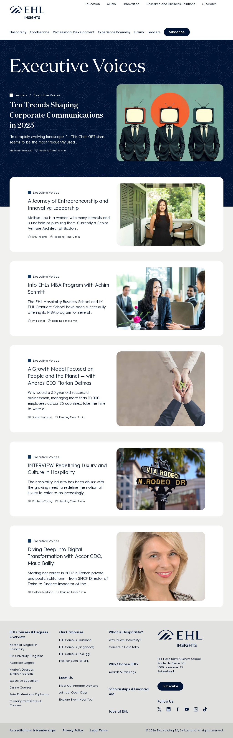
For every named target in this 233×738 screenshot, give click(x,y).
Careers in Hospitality (124, 647)
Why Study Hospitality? (125, 640)
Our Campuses (71, 632)
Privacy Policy (73, 730)
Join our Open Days (73, 692)
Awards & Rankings (122, 672)
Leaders (153, 32)
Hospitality (18, 32)
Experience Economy (114, 32)
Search (211, 4)
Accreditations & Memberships (33, 730)
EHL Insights (40, 236)
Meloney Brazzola (21, 150)
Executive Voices (47, 95)
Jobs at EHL (118, 711)
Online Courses (20, 687)
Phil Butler (38, 320)
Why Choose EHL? (123, 664)
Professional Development (73, 32)
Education (92, 4)
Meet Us (66, 678)
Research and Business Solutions (170, 4)
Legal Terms (99, 730)
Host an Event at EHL (74, 660)
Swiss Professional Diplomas (29, 694)
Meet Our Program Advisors (78, 685)
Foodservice (39, 32)
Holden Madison (42, 592)
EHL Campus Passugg (74, 654)
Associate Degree (22, 662)
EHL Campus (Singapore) (76, 647)
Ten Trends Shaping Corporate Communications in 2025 (56, 115)
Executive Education (24, 680)
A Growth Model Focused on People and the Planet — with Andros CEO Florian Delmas (62, 376)
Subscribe (177, 32)
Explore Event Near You (76, 699)
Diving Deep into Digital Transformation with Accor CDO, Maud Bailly (65, 556)
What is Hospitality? (126, 632)
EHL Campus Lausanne (75, 640)
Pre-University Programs (26, 656)
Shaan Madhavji (42, 417)
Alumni (111, 4)
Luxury (139, 32)
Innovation (131, 4)
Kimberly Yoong (42, 501)
